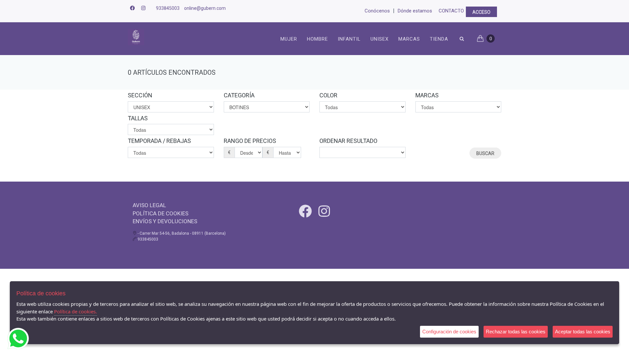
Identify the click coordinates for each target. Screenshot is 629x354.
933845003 (168, 8)
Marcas (409, 39)
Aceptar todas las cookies (582, 331)
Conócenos (377, 11)
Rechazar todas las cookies (515, 331)
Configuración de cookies (449, 331)
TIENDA (439, 39)
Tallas (138, 118)
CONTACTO (451, 11)
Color (328, 95)
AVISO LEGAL (149, 205)
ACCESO (481, 12)
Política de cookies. (75, 311)
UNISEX (380, 39)
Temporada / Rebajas (159, 140)
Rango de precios (250, 140)
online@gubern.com (205, 8)
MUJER (288, 39)
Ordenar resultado (348, 140)
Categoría (239, 95)
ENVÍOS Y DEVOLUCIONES (165, 221)
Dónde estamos (415, 11)
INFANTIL (349, 39)
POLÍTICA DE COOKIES (160, 213)
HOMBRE (317, 39)
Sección (140, 95)
